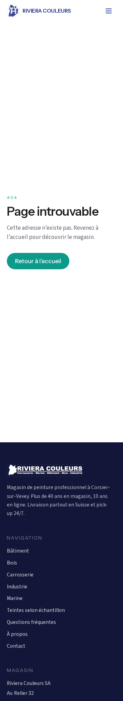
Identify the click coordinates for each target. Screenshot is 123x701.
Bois (12, 563)
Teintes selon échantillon (36, 610)
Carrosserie (20, 574)
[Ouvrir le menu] (108, 10)
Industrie (17, 586)
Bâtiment (18, 551)
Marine (15, 598)
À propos (17, 634)
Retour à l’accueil (38, 261)
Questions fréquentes (31, 622)
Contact (16, 646)
